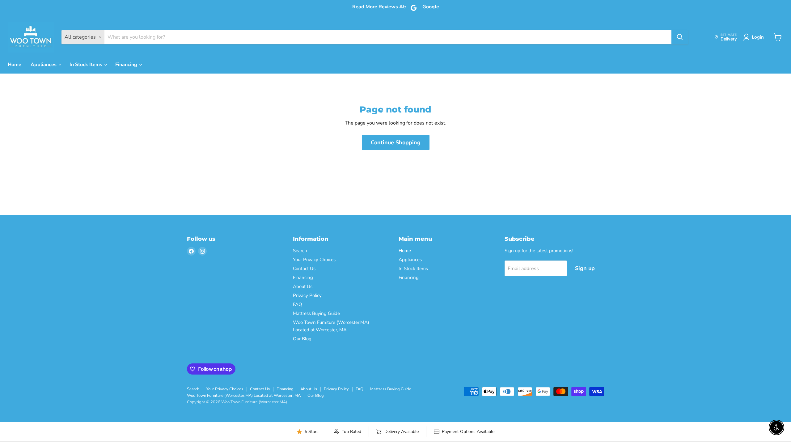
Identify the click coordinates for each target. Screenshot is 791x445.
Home (14, 64)
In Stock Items (87, 64)
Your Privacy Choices (314, 259)
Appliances (44, 64)
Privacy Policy (307, 295)
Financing (126, 64)
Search (300, 251)
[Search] (679, 37)
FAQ (297, 304)
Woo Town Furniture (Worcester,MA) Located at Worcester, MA (244, 395)
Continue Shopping (396, 142)
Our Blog (302, 339)
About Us (302, 286)
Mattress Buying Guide (316, 313)
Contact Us (304, 268)
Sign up (585, 268)
